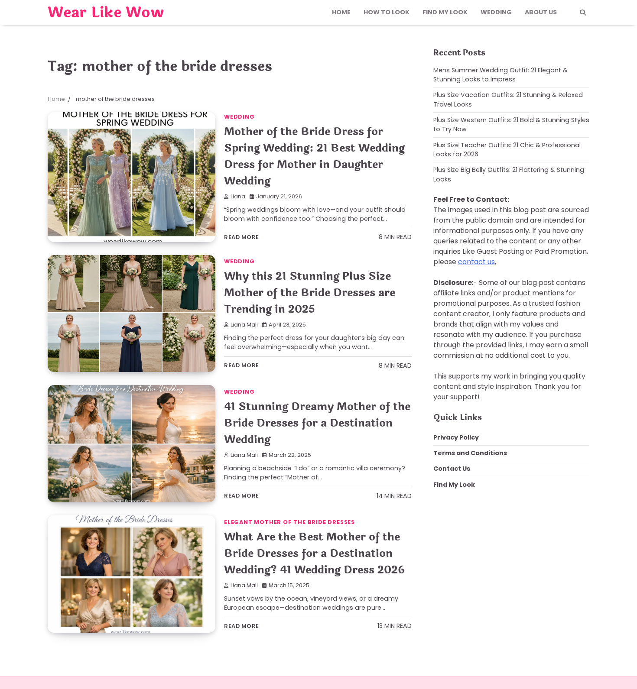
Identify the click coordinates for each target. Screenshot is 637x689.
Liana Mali (244, 324)
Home (341, 12)
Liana (238, 196)
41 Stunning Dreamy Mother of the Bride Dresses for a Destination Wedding (317, 423)
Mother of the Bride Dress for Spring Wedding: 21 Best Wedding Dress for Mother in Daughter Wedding (314, 156)
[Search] (582, 12)
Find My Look (445, 12)
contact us (476, 262)
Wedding (496, 12)
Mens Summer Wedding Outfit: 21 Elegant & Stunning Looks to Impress (500, 75)
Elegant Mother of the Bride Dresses (289, 522)
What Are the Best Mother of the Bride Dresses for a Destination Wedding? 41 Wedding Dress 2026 (314, 553)
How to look (387, 12)
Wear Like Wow (106, 12)
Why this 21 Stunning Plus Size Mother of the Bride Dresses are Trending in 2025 (309, 292)
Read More (241, 237)
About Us (541, 12)
